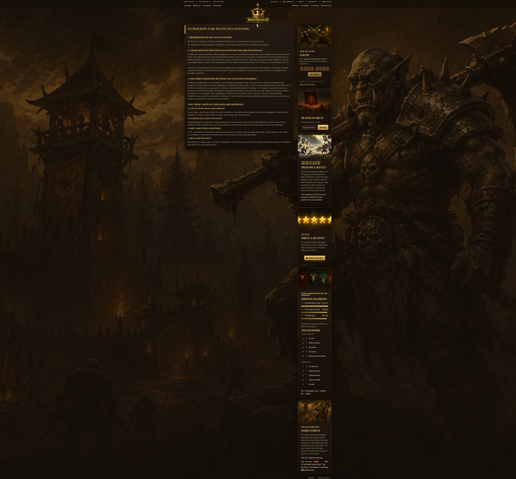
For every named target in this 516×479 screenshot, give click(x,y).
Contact (328, 1)
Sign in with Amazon (307, 84)
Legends (305, 6)
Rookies (207, 6)
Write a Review (315, 258)
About (275, 1)
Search (323, 127)
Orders (316, 6)
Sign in (316, 74)
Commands (288, 1)
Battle (198, 6)
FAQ (301, 1)
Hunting (217, 6)
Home (188, 6)
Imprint (311, 477)
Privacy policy (324, 477)
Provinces (327, 6)
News (296, 6)
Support (313, 1)
